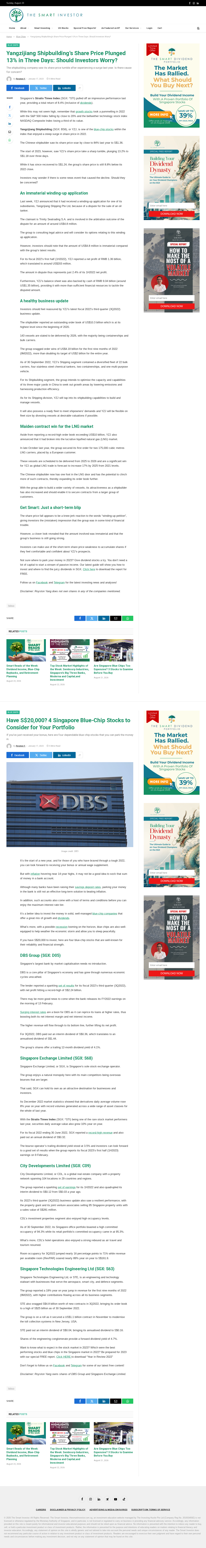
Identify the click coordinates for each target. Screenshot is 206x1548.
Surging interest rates (33, 1012)
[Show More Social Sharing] (79, 88)
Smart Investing (42, 28)
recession (61, 926)
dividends (86, 102)
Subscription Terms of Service (150, 1509)
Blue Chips (13, 45)
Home (12, 28)
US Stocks (63, 28)
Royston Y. (20, 79)
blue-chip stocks (104, 129)
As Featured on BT (110, 28)
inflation (35, 873)
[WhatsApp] (9, 140)
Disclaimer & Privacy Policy (68, 1509)
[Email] (9, 131)
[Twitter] (9, 115)
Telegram (59, 582)
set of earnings (67, 1187)
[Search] (198, 28)
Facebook (42, 582)
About (23, 28)
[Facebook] (9, 107)
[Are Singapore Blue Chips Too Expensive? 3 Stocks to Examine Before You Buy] (113, 650)
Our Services (132, 28)
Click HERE (63, 1356)
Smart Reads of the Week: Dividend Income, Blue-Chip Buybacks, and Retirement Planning (22, 671)
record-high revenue (100, 1132)
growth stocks (84, 111)
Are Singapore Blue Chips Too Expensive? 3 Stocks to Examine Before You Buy (113, 669)
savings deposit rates (88, 887)
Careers (41, 1509)
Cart (160, 28)
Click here (89, 569)
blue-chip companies (104, 913)
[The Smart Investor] (60, 15)
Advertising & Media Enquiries (108, 1509)
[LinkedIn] (9, 123)
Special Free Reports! (85, 28)
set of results (66, 985)
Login (149, 28)
